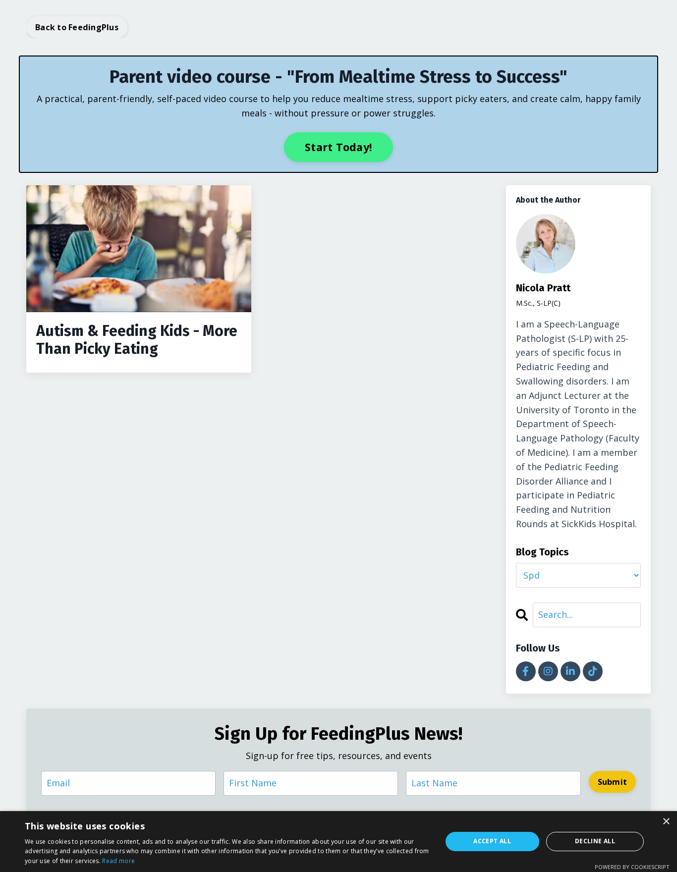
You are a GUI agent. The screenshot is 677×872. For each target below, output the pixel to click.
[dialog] (338, 841)
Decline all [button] (595, 841)
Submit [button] (612, 781)
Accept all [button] (492, 841)
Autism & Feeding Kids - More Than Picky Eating (136, 340)
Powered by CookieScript (632, 867)
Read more (118, 861)
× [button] (666, 821)
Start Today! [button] (338, 147)
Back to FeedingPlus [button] (76, 27)
